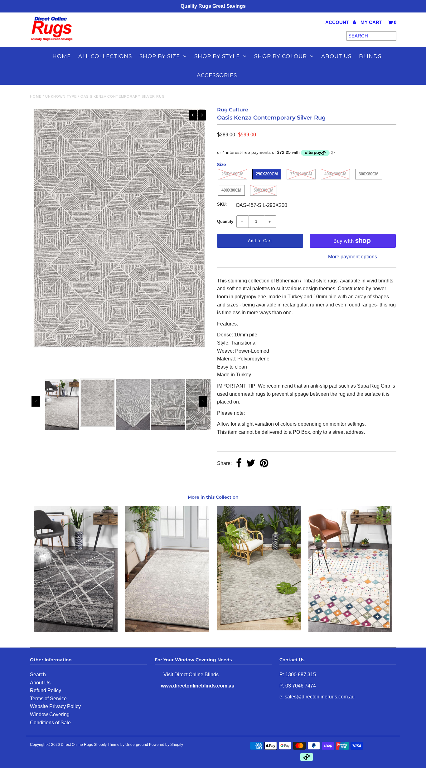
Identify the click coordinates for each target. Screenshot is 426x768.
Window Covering (50, 714)
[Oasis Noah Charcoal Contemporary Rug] (76, 630)
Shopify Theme (106, 744)
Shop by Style (217, 56)
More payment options (352, 256)
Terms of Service (48, 698)
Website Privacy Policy (55, 706)
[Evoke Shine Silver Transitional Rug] (167, 630)
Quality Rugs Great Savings (213, 6)
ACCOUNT (337, 22)
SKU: (222, 204)
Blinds (370, 56)
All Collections (105, 56)
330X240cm (301, 174)
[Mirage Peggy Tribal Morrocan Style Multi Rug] (350, 630)
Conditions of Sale (50, 722)
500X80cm (264, 190)
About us (336, 56)
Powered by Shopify (166, 744)
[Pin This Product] (264, 463)
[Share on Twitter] (250, 463)
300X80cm (369, 174)
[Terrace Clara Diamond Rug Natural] (259, 628)
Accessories (217, 75)
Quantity (225, 221)
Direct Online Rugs (77, 744)
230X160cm (232, 174)
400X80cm (231, 190)
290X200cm (267, 174)
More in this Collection (213, 497)
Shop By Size (159, 56)
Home (61, 56)
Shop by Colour (280, 56)
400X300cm (335, 174)
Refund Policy (45, 690)
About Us (40, 682)
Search (38, 674)
